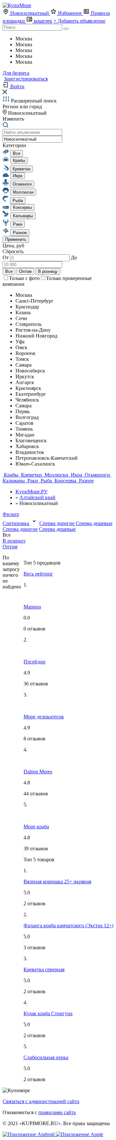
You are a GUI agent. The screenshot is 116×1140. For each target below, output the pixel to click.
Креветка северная (44, 969)
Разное (86, 480)
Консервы (65, 480)
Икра (76, 475)
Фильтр (11, 514)
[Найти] (66, 29)
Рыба (46, 480)
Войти (16, 86)
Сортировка (16, 523)
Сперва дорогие (57, 523)
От (6, 257)
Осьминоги (97, 475)
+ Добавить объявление (79, 21)
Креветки (31, 475)
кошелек (42, 21)
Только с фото (24, 278)
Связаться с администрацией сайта (41, 1101)
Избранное (70, 13)
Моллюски (56, 475)
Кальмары (14, 480)
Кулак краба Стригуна (48, 1013)
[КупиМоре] (17, 5)
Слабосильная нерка (46, 1057)
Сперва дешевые (94, 523)
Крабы (11, 475)
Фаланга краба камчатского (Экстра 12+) (68, 925)
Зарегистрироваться (26, 78)
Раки (32, 480)
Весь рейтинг (38, 573)
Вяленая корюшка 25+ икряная (57, 881)
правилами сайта (57, 1112)
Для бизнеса (16, 73)
